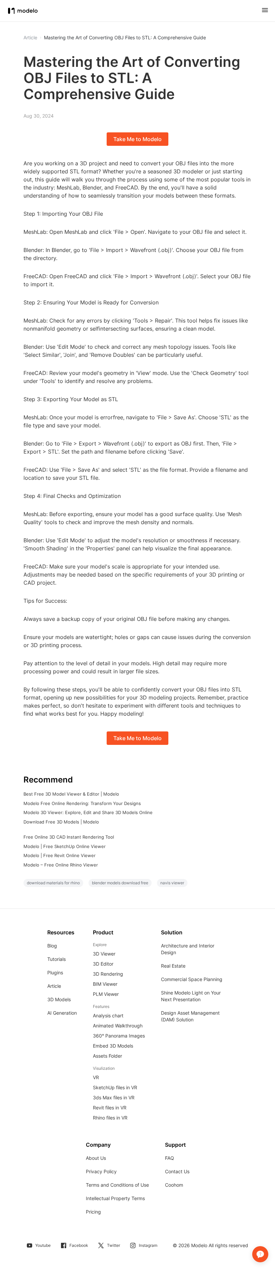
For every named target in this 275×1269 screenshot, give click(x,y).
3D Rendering (108, 974)
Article (54, 986)
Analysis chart (108, 1015)
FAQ (169, 1158)
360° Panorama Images (119, 1036)
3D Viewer (104, 954)
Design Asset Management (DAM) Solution (190, 1016)
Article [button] (30, 37)
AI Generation (62, 1013)
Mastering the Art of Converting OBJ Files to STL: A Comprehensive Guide (125, 37)
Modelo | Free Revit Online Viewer (59, 855)
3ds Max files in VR (113, 1097)
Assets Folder (107, 1056)
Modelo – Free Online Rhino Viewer (60, 865)
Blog (52, 945)
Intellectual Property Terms (115, 1198)
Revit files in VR (109, 1107)
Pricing (93, 1212)
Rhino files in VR (110, 1117)
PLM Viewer (106, 994)
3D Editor (103, 964)
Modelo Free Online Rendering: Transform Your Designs (82, 803)
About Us (96, 1158)
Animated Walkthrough (118, 1025)
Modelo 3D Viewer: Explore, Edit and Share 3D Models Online (88, 812)
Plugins (55, 972)
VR (96, 1077)
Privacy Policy (101, 1171)
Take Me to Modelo (137, 139)
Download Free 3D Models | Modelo (61, 821)
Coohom (174, 1185)
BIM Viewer (105, 984)
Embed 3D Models (113, 1046)
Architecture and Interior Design (187, 949)
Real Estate (173, 966)
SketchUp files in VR (115, 1087)
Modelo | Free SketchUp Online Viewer (64, 846)
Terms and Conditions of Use (117, 1185)
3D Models (59, 999)
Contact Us (177, 1171)
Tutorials (56, 959)
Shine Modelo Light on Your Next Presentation (191, 996)
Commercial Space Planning (191, 979)
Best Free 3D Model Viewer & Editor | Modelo (71, 794)
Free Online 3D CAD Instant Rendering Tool (68, 837)
